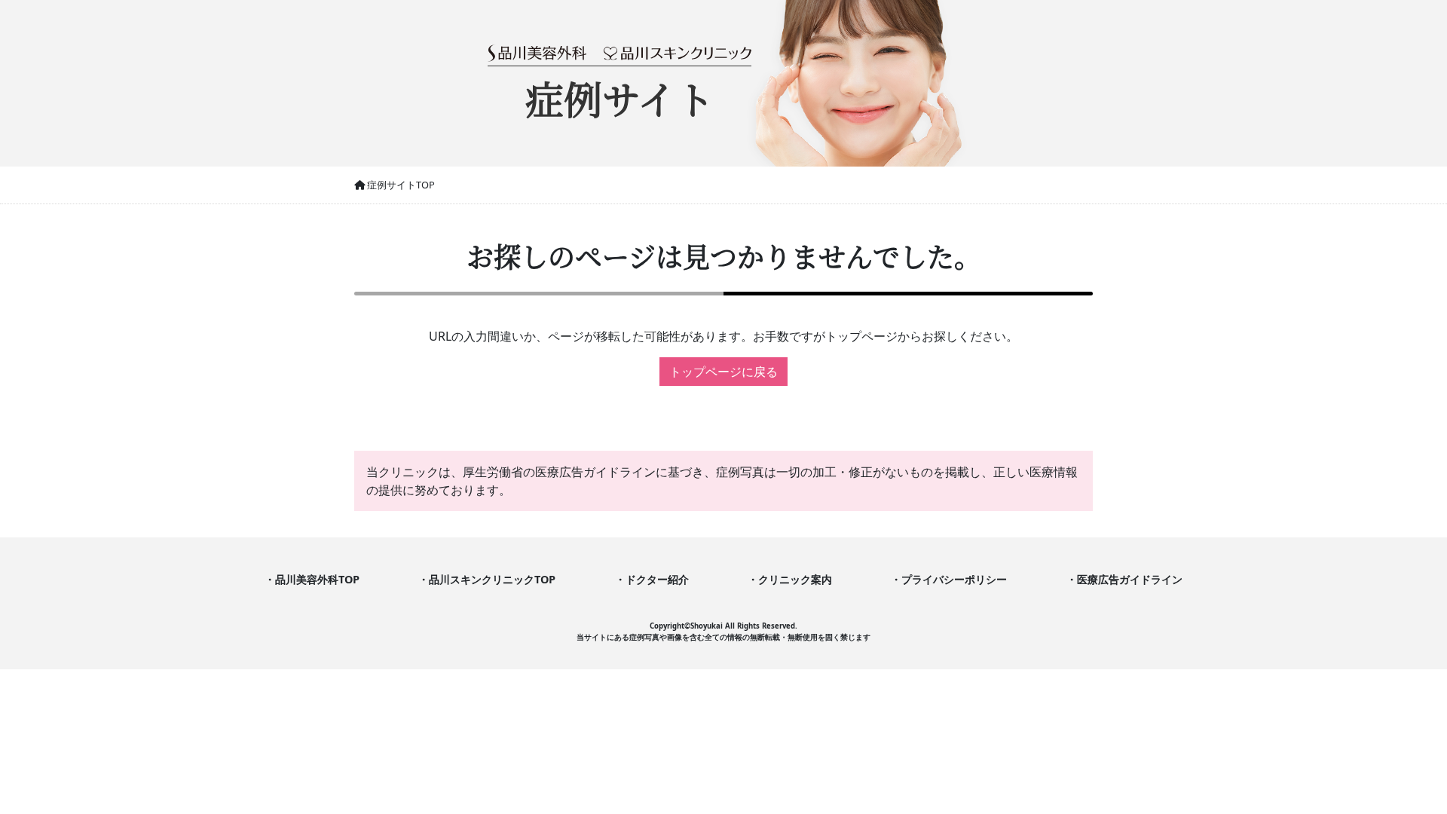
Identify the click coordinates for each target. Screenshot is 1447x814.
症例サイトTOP (400, 184)
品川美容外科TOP (317, 579)
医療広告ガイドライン (1129, 579)
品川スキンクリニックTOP (492, 579)
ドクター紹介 (657, 579)
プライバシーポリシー (954, 579)
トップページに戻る (723, 371)
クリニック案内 (795, 579)
